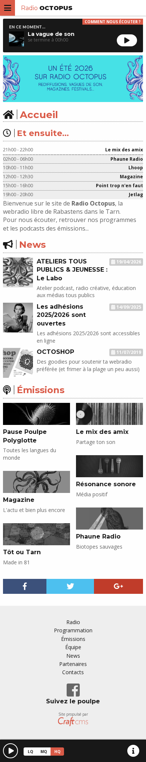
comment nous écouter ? (113, 21)
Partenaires (73, 663)
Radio (47, 8)
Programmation (73, 630)
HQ (57, 751)
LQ (30, 751)
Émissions (73, 638)
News (73, 655)
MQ (43, 751)
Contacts (73, 672)
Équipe (73, 647)
